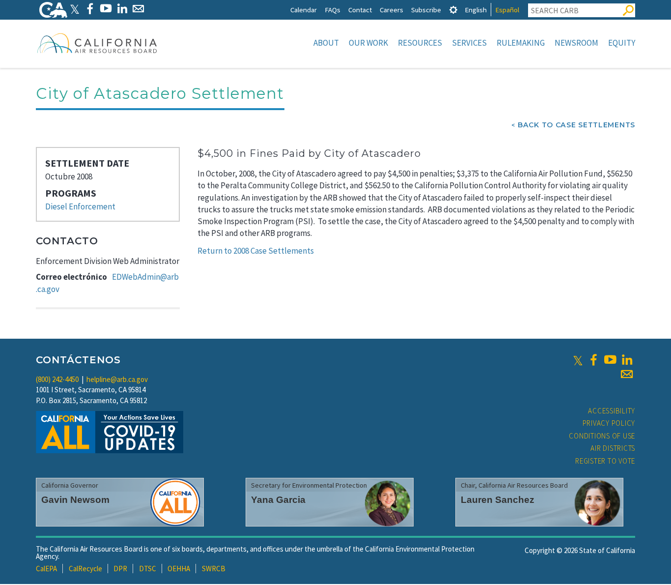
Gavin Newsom (75, 500)
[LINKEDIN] (122, 8)
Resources (420, 42)
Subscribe (426, 9)
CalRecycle (85, 568)
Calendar (303, 9)
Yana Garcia (278, 500)
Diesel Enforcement (80, 206)
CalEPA (46, 568)
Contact (360, 9)
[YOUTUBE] (106, 8)
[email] (626, 374)
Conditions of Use (602, 435)
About (326, 42)
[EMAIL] (138, 8)
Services (469, 42)
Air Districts (612, 448)
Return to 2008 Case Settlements (255, 250)
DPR (120, 568)
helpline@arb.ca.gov (117, 379)
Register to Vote (605, 461)
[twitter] (578, 359)
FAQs (332, 9)
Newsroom (576, 42)
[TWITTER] (75, 8)
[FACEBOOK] (90, 8)
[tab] (453, 9)
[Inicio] (97, 42)
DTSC (147, 568)
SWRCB (213, 568)
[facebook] (593, 359)
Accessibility (611, 410)
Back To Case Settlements (576, 124)
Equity (621, 42)
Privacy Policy (609, 423)
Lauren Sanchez (497, 500)
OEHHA (179, 568)
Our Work (368, 42)
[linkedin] (626, 359)
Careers (391, 9)
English (476, 9)
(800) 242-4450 (57, 379)
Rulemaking (521, 42)
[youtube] (610, 359)
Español (507, 9)
